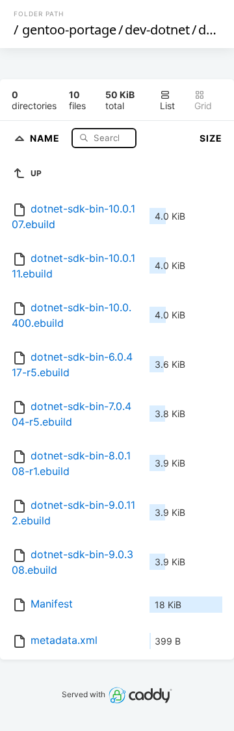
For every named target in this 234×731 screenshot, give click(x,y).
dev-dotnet (157, 29)
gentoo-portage (69, 29)
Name (46, 137)
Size (211, 138)
